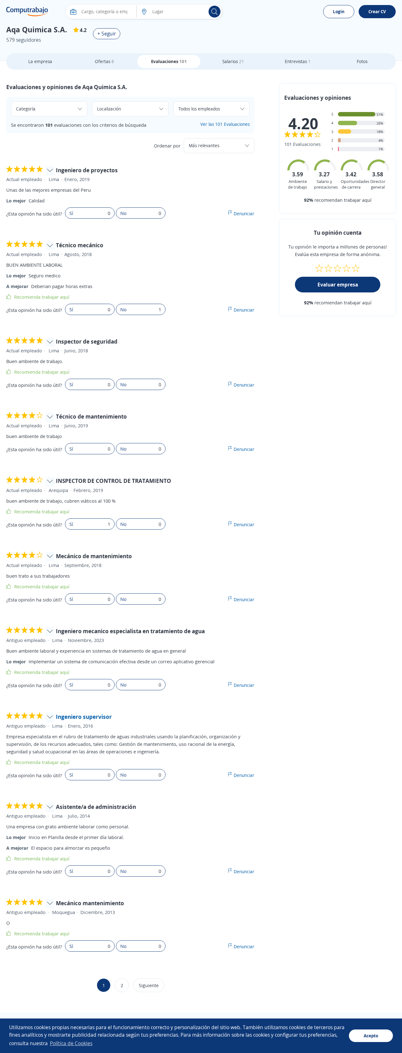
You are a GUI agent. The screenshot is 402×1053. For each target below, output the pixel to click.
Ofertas (104, 61)
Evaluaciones (169, 61)
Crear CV (377, 11)
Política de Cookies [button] (71, 1043)
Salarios (233, 61)
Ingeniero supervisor (84, 716)
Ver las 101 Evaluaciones (225, 124)
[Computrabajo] (27, 11)
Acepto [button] (371, 1036)
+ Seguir (106, 33)
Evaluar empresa (338, 284)
